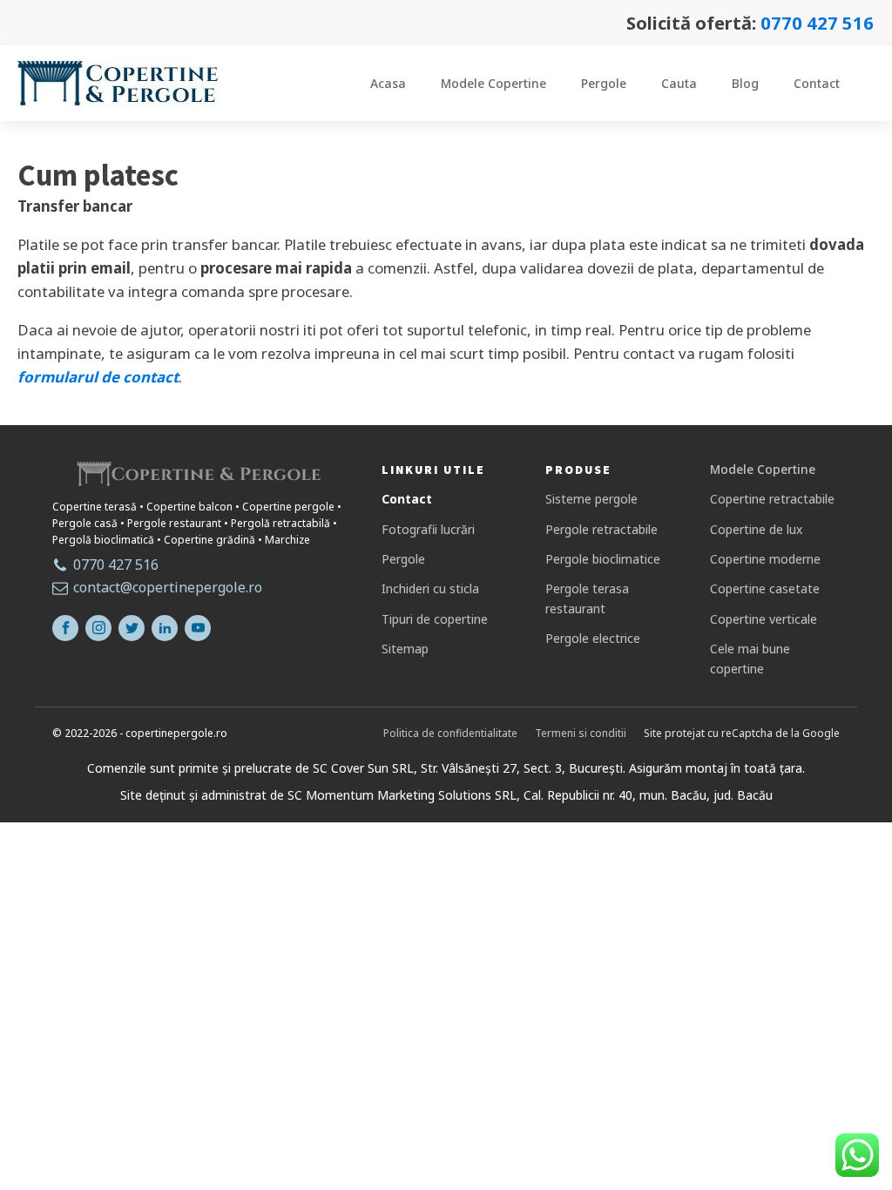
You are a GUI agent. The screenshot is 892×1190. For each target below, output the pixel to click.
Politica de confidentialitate (450, 733)
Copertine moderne (765, 559)
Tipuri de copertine (435, 619)
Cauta (679, 83)
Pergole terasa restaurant (587, 598)
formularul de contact (98, 377)
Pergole (603, 83)
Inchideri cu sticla (430, 588)
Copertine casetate (765, 588)
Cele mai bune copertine (750, 658)
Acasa (388, 83)
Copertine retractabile (772, 498)
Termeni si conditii (580, 733)
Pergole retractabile (601, 529)
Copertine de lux (756, 529)
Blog (745, 83)
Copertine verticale (763, 619)
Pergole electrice (592, 638)
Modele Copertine (493, 83)
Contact (817, 83)
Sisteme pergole (591, 498)
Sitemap (405, 648)
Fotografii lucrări (428, 529)
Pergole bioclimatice (602, 559)
